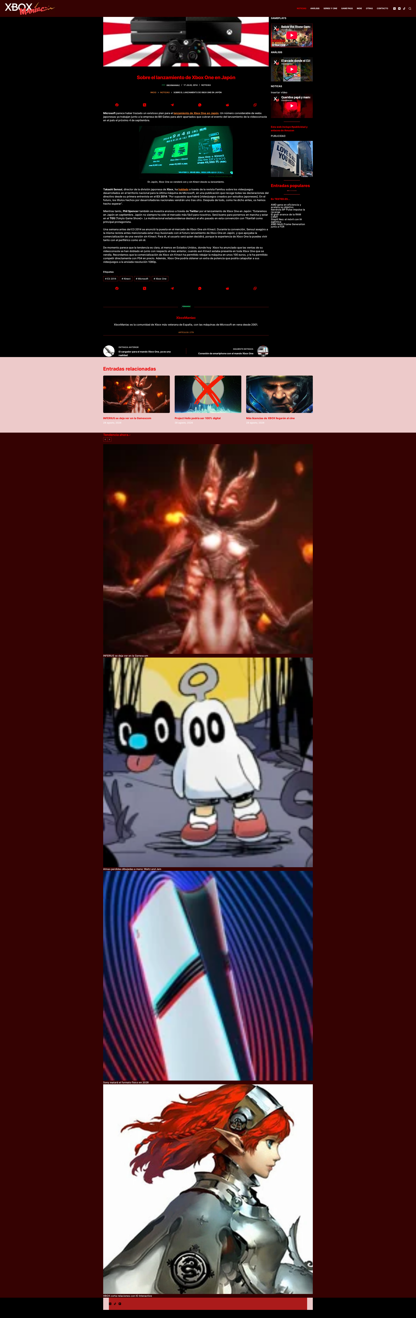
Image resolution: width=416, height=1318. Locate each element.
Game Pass (347, 8)
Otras (369, 8)
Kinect (126, 278)
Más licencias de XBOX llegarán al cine (270, 418)
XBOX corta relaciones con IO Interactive (127, 1295)
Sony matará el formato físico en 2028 (126, 1082)
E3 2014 (110, 278)
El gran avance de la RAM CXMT (286, 215)
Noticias (301, 8)
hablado (183, 189)
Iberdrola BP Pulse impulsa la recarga (288, 211)
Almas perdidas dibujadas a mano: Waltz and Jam (132, 869)
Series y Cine (330, 8)
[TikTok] (404, 8)
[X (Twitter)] (394, 8)
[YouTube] (399, 8)
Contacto (382, 8)
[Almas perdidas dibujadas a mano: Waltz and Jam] (208, 762)
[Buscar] (410, 8)
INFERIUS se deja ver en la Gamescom (127, 418)
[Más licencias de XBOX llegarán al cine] (279, 394)
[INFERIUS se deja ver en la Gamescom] (136, 394)
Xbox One (160, 278)
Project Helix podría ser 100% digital (198, 418)
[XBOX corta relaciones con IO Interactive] (208, 1189)
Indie (359, 8)
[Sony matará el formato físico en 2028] (208, 976)
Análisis (314, 8)
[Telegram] (172, 105)
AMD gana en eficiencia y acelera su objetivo (286, 206)
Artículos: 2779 (186, 332)
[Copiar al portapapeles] (255, 105)
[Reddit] (227, 105)
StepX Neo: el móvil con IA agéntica (286, 220)
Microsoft (142, 278)
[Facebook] (117, 105)
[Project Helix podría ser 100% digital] (208, 394)
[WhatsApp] (200, 105)
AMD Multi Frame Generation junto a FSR (288, 225)
